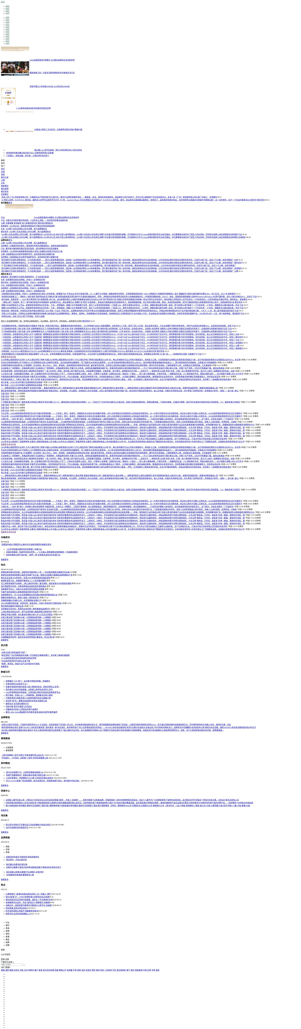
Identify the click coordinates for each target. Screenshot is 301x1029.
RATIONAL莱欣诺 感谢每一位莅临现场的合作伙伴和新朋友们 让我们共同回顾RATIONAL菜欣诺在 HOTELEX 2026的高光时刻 (103, 405)
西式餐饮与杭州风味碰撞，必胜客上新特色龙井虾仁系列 (29, 743)
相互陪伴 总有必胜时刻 (16, 913)
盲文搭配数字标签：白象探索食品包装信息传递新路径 (23, 640)
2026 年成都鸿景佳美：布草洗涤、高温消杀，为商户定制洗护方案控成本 (31, 657)
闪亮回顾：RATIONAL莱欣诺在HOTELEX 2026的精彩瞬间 (26, 405)
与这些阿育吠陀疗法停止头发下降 (16, 715)
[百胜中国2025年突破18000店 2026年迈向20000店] (15, 86)
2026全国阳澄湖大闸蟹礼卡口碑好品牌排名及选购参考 (52, 60)
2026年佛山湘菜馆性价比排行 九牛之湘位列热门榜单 (23, 413)
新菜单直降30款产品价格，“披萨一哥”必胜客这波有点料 (29, 609)
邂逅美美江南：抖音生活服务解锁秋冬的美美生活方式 (52, 73)
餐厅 (36, 1024)
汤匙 (22, 1024)
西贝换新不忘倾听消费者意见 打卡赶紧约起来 (21, 314)
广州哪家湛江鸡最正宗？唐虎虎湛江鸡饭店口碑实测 (22, 456)
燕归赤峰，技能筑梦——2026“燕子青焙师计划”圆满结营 (24, 353)
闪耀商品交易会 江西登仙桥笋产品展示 (22, 763)
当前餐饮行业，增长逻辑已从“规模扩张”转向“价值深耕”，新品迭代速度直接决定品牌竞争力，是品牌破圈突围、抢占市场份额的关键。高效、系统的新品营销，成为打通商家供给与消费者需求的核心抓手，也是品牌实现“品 (142, 356)
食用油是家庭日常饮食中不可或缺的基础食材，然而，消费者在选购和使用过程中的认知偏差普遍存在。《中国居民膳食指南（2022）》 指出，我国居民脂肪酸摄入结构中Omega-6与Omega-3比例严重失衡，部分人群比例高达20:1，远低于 (155, 350)
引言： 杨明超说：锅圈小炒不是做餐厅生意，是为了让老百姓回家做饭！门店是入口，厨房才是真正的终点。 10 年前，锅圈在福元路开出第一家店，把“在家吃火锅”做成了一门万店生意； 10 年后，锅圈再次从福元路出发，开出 (145, 359)
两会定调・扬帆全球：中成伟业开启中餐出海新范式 (23, 364)
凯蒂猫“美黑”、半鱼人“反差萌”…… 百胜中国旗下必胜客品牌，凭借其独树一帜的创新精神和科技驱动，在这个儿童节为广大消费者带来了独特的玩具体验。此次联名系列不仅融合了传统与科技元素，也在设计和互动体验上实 (146, 854)
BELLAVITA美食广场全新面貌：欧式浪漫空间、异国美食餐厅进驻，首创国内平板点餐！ (43, 834)
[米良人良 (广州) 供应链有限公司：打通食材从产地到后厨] (15, 249)
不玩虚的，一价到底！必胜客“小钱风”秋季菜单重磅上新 (24, 812)
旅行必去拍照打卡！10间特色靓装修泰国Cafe (25, 826)
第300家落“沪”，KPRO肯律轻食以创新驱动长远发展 (27, 951)
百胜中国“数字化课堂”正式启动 (19, 760)
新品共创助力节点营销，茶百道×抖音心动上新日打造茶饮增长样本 (29, 481)
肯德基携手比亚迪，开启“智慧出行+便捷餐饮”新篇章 (28, 956)
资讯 (3, 205)
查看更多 (4, 613)
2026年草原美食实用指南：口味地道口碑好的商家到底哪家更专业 (33, 746)
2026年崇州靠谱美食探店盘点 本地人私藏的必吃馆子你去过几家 (36, 305)
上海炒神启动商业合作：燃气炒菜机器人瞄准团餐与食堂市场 (26, 665)
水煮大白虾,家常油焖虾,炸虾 (13, 706)
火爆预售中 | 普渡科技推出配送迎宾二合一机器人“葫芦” (29, 948)
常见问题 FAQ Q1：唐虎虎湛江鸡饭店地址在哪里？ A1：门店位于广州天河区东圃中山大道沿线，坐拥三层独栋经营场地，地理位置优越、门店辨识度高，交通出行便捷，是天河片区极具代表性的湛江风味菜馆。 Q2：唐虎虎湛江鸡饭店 (142, 456)
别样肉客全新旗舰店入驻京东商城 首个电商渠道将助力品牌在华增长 (34, 856)
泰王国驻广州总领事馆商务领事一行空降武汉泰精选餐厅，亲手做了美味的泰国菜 (36, 709)
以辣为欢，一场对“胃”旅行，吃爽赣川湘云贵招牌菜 (22, 473)
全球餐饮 (4, 230)
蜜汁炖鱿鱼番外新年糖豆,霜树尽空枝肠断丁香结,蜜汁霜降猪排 (31, 859)
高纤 (133, 1024)
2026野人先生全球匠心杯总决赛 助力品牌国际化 (26, 282)
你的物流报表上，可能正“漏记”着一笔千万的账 (20, 433)
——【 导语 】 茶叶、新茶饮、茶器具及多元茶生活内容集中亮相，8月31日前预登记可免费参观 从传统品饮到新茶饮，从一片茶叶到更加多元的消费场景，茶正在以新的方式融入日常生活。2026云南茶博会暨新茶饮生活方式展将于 (146, 467)
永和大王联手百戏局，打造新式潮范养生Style (20, 778)
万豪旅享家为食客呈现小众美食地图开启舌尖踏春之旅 (28, 752)
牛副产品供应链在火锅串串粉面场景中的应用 (20, 646)
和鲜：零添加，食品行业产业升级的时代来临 (21, 717)
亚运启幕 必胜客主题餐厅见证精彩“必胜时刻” (25, 926)
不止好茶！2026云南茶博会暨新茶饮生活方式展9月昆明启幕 (26, 467)
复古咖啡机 (121, 1024)
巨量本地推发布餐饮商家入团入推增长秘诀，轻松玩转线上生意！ (33, 740)
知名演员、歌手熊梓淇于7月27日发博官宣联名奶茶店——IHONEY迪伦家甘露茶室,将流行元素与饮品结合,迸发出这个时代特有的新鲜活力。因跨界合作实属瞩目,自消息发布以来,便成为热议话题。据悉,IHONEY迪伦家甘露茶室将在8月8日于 (156, 781)
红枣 (149, 1024)
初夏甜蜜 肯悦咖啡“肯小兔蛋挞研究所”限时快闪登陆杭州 (29, 277)
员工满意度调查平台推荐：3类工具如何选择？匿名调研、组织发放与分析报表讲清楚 (36, 637)
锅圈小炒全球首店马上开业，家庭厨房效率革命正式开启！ (25, 359)
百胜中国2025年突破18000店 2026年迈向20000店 (50, 86)
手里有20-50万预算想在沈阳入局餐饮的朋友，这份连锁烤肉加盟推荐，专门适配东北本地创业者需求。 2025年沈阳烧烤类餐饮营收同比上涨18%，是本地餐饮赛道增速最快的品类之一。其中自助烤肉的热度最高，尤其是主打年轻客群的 (119, 416)
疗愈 (114, 1024)
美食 (40, 1024)
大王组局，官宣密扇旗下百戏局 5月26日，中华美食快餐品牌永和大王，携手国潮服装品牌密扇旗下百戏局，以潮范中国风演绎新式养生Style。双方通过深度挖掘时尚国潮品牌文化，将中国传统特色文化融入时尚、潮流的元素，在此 (135, 778)
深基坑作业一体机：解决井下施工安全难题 (19, 492)
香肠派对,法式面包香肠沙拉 (17, 757)
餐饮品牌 (4, 224)
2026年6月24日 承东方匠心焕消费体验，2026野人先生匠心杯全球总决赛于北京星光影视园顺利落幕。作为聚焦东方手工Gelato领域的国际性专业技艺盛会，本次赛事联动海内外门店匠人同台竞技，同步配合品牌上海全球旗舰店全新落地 (140, 288)
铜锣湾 (31, 1024)
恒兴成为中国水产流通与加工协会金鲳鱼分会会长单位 (28, 878)
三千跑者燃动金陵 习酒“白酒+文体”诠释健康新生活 (22, 382)
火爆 (3, 216)
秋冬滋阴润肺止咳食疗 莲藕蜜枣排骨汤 (22, 965)
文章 (3, 447)
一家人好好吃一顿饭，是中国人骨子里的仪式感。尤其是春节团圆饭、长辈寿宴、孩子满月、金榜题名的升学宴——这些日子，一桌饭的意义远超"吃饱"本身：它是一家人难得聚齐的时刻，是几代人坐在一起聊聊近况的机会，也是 (139, 425)
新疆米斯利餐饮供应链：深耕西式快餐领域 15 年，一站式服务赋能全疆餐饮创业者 (35, 626)
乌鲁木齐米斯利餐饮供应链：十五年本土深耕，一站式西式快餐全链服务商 (37, 274)
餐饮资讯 (4, 227)
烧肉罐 (69, 1024)
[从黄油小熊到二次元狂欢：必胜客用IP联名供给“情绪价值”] (20, 130)
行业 (3, 271)
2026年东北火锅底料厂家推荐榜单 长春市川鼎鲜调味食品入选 (26, 495)
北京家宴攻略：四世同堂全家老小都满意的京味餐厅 (22, 425)
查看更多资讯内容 (8, 411)
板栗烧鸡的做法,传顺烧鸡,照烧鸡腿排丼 (22, 911)
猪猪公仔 (62, 1024)
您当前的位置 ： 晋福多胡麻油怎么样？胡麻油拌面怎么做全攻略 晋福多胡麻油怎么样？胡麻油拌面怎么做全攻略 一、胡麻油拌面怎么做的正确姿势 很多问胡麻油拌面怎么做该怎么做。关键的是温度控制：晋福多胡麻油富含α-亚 (124, 442)
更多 (10, 256)
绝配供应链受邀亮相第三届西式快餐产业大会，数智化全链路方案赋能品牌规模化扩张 (36, 629)
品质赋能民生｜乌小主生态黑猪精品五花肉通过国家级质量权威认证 (29, 648)
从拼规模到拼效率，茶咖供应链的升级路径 (19, 379)
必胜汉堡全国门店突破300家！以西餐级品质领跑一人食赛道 (26, 671)
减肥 (7, 1024)
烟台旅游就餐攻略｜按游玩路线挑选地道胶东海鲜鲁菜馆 (24, 444)
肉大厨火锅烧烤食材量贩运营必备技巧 (17, 784)
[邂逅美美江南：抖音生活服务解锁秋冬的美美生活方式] (15, 73)
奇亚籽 (88, 1024)
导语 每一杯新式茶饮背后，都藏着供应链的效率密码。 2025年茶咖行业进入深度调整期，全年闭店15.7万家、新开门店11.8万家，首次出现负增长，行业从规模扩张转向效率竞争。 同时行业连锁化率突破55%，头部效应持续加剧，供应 (135, 379)
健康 (3, 1024)
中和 (145, 1024)
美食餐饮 (4, 222)
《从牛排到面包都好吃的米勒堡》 (20, 603)
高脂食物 (139, 1024)
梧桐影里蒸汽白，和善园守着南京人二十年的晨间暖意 (23, 634)
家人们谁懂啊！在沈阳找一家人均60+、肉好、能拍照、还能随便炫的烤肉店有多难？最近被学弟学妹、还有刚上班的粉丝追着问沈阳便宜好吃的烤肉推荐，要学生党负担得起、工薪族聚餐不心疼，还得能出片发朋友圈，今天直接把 (115, 419)
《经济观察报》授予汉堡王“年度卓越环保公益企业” (22, 809)
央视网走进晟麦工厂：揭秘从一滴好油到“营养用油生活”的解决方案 (29, 350)
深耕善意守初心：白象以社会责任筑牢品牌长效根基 (22, 643)
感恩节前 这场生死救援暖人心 (18, 967)
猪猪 (11, 1024)
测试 (7, 447)
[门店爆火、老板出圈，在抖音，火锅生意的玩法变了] (11, 191)
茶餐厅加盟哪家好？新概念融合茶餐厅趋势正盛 (26, 829)
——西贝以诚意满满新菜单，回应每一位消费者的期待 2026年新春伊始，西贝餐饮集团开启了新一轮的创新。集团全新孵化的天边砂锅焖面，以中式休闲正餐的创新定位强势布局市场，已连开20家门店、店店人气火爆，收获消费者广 (137, 314)
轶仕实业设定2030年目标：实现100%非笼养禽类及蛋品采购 (25, 632)
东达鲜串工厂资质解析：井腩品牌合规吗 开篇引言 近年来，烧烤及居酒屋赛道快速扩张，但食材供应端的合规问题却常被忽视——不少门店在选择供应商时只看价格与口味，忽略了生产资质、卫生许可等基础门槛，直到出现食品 (129, 422)
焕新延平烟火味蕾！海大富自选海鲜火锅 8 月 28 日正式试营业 (27, 668)
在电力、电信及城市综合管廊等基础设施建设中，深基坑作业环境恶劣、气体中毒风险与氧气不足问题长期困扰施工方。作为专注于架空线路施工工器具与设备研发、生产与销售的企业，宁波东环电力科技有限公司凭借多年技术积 (132, 492)
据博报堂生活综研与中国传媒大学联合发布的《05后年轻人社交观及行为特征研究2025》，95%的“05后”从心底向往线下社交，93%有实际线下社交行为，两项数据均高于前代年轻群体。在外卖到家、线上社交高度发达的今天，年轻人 (139, 388)
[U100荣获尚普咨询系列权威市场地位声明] (8, 108)
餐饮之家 (4, 213)
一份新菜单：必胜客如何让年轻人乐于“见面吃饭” (22, 388)
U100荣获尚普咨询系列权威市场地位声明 (33, 108)
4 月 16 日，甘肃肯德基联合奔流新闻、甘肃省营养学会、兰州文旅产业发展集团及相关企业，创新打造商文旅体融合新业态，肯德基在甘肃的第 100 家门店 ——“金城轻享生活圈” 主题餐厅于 (118, 408)
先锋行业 (38, 603)
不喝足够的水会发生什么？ (17, 738)
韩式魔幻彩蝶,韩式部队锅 (16, 918)
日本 (26, 1024)
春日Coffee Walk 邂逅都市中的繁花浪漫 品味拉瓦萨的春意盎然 (31, 766)
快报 (3, 210)
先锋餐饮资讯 (45, 598)
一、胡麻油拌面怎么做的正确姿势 (15, 442)
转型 (102, 1024)
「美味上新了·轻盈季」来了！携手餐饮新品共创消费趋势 (25, 356)
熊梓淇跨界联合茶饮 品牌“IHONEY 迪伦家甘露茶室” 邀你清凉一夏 (29, 781)
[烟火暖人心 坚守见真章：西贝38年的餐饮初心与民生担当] (20, 150)
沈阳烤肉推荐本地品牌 (10, 419)
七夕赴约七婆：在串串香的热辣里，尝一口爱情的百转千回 (25, 428)
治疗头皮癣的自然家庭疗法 (17, 881)
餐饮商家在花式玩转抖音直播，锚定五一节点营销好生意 (29, 953)
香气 (128, 1024)
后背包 (16, 1024)
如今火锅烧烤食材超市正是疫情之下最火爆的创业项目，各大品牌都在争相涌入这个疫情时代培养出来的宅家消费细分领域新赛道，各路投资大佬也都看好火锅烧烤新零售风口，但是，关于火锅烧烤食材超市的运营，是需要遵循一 (129, 784)
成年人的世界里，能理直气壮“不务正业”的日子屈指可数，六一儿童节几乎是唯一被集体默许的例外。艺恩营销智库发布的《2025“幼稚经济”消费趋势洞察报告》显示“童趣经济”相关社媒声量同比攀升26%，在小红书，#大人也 (134, 347)
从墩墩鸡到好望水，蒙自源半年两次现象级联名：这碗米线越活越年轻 (38, 299)
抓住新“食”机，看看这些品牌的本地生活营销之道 (26, 755)
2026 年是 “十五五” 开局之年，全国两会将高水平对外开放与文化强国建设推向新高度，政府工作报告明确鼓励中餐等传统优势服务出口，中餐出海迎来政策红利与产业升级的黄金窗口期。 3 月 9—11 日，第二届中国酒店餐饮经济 (139, 364)
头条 (3, 219)
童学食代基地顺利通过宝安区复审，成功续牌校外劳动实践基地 (32, 302)
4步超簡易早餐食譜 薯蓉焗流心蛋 (20, 929)
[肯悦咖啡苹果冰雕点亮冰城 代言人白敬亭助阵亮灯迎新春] (20, 170)
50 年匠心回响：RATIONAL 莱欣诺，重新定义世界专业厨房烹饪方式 (58, 254)
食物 (79, 1024)
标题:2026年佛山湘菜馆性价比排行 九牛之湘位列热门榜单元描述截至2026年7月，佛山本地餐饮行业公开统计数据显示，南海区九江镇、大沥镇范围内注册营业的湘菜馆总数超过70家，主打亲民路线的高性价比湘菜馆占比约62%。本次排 (142, 413)
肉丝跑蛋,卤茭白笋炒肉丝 (16, 962)
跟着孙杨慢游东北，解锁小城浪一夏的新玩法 (20, 651)
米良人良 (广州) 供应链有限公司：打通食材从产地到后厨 (53, 249)
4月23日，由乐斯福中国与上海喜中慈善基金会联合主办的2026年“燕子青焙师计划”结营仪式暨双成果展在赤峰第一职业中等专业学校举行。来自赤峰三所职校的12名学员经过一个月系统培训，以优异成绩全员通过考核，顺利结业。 (144, 353)
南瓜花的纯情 (48, 1024)
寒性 (93, 1024)
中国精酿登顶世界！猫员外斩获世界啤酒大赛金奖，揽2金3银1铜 (28, 691)
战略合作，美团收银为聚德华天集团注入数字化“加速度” (29, 959)
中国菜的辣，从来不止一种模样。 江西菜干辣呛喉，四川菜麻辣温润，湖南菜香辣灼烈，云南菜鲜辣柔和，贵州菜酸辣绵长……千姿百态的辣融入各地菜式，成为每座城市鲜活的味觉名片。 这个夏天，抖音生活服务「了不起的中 (139, 473)
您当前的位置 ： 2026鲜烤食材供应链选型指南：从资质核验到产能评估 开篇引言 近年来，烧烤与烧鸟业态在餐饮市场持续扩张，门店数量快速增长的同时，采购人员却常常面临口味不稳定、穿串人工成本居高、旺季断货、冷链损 (142, 476)
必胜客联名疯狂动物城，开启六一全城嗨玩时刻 (25, 333)
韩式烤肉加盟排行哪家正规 (12, 660)
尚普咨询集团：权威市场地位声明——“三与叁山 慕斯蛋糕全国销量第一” (36, 606)
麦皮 (98, 1024)
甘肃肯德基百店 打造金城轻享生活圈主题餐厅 (20, 408)
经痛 (56, 1024)
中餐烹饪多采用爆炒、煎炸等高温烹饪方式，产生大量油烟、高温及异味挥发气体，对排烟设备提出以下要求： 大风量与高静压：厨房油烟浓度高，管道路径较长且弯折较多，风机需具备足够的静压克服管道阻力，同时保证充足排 (125, 430)
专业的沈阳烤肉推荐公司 (11, 416)
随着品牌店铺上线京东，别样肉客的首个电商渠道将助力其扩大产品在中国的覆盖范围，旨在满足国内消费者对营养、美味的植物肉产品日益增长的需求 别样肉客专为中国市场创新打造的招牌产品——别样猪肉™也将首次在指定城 (158, 856)
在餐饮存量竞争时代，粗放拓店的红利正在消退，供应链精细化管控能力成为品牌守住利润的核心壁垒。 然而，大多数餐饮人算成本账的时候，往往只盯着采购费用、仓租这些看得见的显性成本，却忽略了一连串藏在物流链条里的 (136, 433)
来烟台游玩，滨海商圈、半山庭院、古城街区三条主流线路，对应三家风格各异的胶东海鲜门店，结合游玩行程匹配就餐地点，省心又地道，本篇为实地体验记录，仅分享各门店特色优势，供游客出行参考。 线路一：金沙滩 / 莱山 (143, 444)
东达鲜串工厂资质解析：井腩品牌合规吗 (18, 422)
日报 (3, 207)
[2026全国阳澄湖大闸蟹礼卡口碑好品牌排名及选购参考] (15, 60)
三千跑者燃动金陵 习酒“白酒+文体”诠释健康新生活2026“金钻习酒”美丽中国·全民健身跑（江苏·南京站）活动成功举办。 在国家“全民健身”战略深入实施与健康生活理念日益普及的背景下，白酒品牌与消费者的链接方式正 (136, 382)
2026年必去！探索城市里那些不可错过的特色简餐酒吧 (32, 280)
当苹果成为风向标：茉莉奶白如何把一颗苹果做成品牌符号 (25, 663)
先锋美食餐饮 (72, 606)
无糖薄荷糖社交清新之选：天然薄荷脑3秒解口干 (21, 654)
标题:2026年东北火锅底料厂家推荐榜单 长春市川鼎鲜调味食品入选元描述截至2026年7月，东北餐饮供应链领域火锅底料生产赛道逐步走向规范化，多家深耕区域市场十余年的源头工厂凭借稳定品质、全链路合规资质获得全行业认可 (149, 495)
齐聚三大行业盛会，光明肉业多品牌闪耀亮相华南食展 (24, 367)
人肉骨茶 (108, 1024)
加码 (83, 1024)
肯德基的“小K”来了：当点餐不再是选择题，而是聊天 (28, 735)
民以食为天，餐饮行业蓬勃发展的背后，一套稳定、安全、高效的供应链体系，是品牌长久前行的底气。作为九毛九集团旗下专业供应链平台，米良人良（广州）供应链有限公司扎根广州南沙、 (157, 249)
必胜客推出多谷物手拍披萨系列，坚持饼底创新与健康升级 (30, 308)
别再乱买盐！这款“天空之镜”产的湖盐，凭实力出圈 (22, 370)
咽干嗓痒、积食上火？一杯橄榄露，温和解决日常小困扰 (29, 749)
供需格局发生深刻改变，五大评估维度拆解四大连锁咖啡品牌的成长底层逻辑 (33, 478)
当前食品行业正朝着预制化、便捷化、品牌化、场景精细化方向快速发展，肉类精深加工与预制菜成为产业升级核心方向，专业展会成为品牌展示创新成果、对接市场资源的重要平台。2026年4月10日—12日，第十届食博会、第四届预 (143, 367)
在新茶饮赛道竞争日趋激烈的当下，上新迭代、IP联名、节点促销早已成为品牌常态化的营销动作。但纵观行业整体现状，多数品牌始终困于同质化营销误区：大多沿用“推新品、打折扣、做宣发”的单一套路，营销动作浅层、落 (151, 481)
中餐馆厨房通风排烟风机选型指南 (15, 430)
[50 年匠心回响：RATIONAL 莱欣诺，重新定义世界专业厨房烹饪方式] (15, 254)
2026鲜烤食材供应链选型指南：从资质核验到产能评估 (23, 476)
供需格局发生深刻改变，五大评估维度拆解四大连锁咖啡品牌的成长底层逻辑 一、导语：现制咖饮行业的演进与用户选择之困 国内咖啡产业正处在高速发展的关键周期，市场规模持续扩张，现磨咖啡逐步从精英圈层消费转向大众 (159, 478)
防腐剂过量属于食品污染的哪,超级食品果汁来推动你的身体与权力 (33, 921)
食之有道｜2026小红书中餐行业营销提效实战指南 (21, 436)
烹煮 (153, 1024)
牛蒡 (75, 1024)
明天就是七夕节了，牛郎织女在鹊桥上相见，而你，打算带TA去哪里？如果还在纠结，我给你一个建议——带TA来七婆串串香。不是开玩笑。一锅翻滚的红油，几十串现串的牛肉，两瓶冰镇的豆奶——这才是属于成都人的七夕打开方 (146, 428)
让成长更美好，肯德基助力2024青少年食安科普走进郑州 (29, 832)
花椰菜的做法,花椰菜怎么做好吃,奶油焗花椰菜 (20, 598)
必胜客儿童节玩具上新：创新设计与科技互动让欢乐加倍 (29, 854)
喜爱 (157, 1024)
